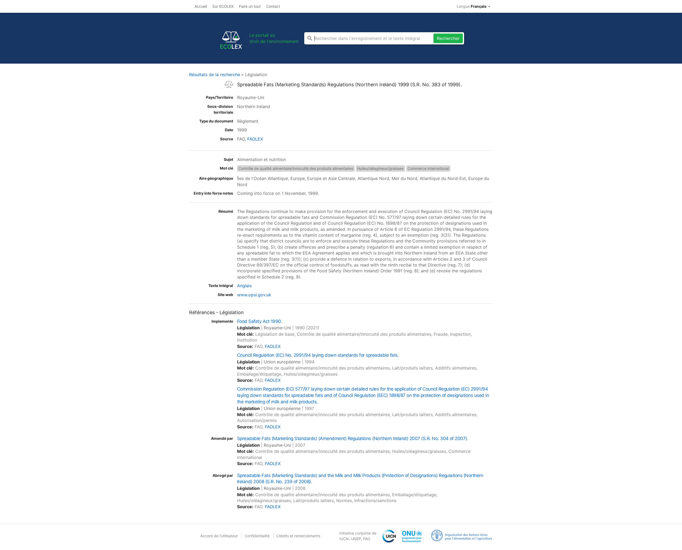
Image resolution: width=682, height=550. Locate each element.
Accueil (200, 6)
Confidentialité (257, 535)
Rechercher (448, 38)
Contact (273, 6)
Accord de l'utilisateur (219, 535)
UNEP (356, 538)
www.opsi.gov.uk (254, 294)
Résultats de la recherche (214, 74)
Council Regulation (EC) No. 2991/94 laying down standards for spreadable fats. (318, 355)
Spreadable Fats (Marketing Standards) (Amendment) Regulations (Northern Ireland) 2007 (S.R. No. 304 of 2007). (352, 438)
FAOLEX (255, 139)
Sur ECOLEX (223, 6)
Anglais (244, 285)
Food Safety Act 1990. (259, 321)
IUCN (344, 538)
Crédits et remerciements (298, 535)
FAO (366, 538)
